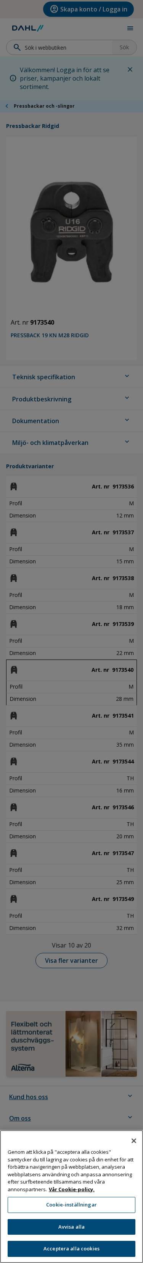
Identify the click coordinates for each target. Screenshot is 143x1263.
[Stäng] (133, 1140)
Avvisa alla (71, 1226)
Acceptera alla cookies (71, 1248)
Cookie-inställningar (71, 1204)
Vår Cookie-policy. (72, 1189)
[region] (71, 1196)
